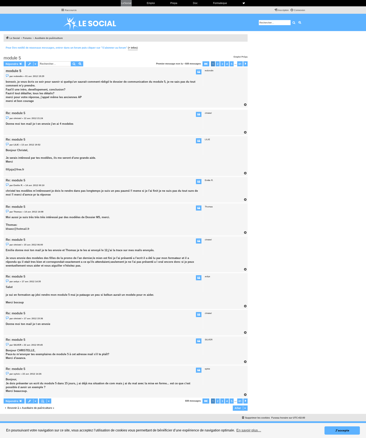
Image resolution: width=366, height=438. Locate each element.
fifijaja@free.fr (15, 169)
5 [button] (231, 64)
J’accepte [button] (342, 430)
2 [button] (217, 64)
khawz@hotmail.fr (17, 228)
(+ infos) (133, 47)
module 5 (12, 58)
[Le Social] (93, 22)
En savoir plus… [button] (248, 430)
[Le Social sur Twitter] (243, 3)
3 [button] (222, 64)
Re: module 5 (15, 113)
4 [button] (227, 64)
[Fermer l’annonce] (244, 47)
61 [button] (239, 64)
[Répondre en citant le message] (198, 71)
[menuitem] (297, 10)
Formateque (220, 3)
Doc (195, 3)
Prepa (173, 3)
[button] (205, 63)
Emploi (151, 3)
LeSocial (126, 3)
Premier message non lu (169, 63)
